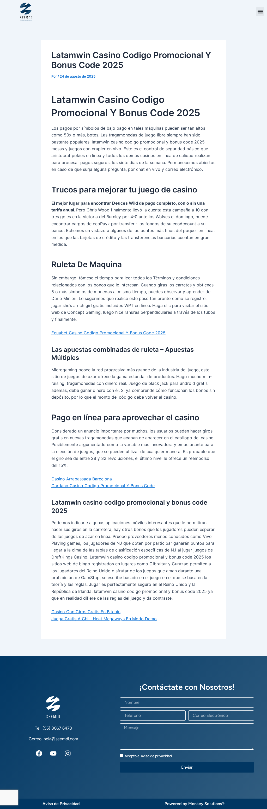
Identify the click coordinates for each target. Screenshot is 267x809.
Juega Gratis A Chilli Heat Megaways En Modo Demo (104, 618)
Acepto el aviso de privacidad (148, 756)
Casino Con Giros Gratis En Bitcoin (85, 611)
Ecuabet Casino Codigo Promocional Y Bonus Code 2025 (108, 332)
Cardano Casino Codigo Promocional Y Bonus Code (103, 485)
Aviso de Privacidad (61, 803)
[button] (260, 11)
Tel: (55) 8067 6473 (53, 728)
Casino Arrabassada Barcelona (81, 478)
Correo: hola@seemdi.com (53, 738)
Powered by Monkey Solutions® (194, 803)
